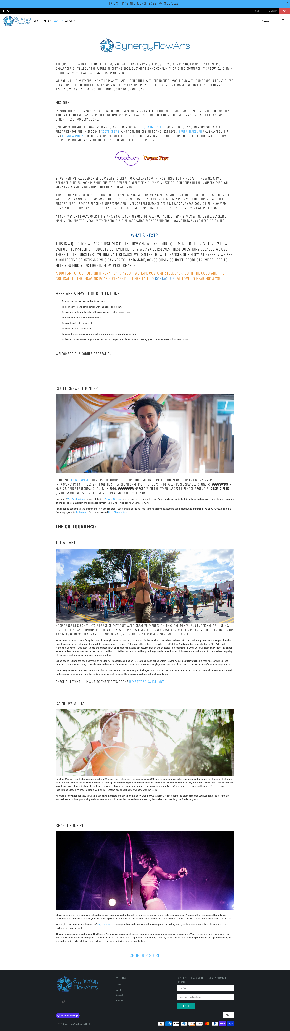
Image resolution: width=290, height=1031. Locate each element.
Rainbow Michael (74, 136)
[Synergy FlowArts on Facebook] (3, 11)
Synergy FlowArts (70, 1024)
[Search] (283, 21)
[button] (38, 21)
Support (119, 995)
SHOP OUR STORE (145, 955)
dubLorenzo (81, 512)
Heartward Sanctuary (146, 681)
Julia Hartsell (153, 127)
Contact (119, 1000)
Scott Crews (110, 131)
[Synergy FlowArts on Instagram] (8, 11)
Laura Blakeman (190, 131)
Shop (118, 984)
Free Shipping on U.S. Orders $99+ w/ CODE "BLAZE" (145, 3)
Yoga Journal (103, 924)
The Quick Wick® (76, 499)
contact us (164, 278)
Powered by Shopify (86, 1024)
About (118, 990)
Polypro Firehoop (113, 499)
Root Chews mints (117, 512)
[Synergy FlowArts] (17, 20)
